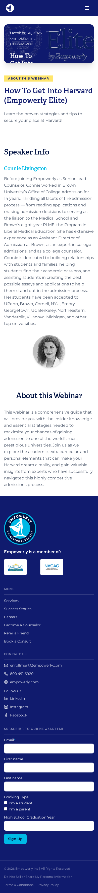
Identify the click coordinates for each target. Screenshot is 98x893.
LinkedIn (17, 698)
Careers (10, 617)
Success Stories (17, 609)
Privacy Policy (48, 885)
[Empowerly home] (10, 8)
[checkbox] (49, 806)
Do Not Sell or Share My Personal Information (38, 877)
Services (11, 600)
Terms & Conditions (18, 885)
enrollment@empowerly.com (36, 665)
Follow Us (12, 691)
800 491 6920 (21, 673)
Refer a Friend (16, 633)
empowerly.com (24, 682)
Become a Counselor (22, 625)
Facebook (18, 715)
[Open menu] (87, 8)
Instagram (19, 707)
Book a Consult (17, 641)
